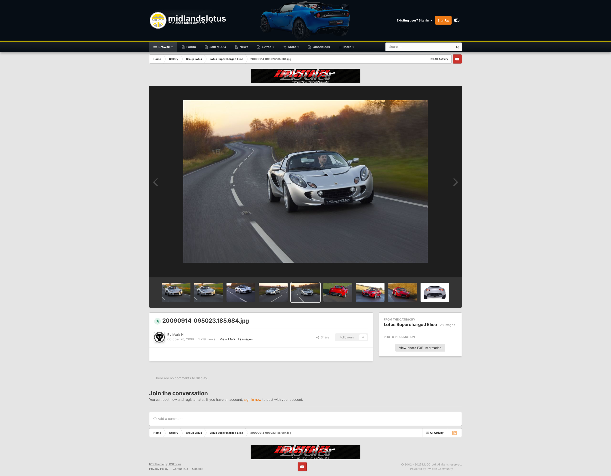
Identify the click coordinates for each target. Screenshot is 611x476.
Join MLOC (217, 47)
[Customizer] (457, 20)
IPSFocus (175, 464)
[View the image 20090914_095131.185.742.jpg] (176, 292)
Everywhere (439, 46)
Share (324, 337)
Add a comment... (171, 419)
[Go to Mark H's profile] (159, 337)
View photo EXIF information (420, 348)
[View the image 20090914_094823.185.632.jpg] (435, 292)
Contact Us (180, 469)
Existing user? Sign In (414, 20)
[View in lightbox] (305, 181)
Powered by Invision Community (431, 469)
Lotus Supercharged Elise (410, 324)
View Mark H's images (236, 339)
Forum (191, 47)
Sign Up (443, 20)
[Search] (457, 47)
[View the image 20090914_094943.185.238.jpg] (370, 292)
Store (291, 47)
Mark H (178, 334)
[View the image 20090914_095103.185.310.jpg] (240, 292)
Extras (266, 47)
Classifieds (321, 47)
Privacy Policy (159, 469)
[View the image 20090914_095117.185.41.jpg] (208, 292)
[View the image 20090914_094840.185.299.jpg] (402, 292)
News (243, 47)
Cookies (197, 469)
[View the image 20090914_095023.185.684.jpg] (305, 292)
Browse (164, 47)
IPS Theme (156, 464)
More (347, 47)
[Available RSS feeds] (454, 432)
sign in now (252, 399)
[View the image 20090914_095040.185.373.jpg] (273, 292)
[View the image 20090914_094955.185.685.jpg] (337, 292)
